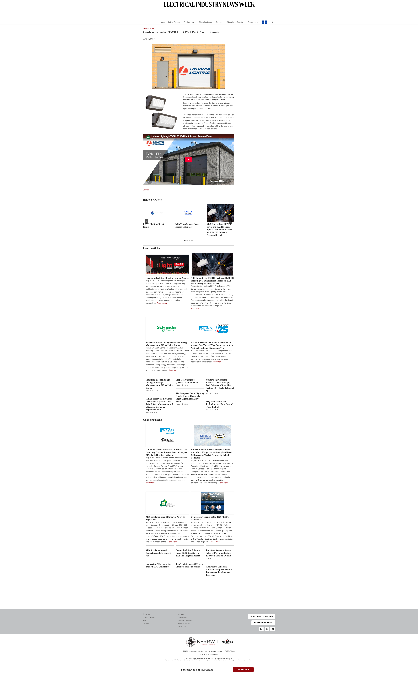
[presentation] (156, 213)
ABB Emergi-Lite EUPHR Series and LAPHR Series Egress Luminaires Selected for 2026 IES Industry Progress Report (220, 229)
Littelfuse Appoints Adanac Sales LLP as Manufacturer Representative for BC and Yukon (219, 554)
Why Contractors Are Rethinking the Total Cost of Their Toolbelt (219, 404)
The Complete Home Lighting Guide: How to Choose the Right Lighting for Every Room (190, 397)
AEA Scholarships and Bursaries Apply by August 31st (165, 518)
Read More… (162, 303)
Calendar (219, 22)
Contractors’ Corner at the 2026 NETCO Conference (210, 518)
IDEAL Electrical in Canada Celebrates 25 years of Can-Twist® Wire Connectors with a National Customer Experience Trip (212, 345)
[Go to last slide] (146, 221)
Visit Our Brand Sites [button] (263, 622)
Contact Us (182, 626)
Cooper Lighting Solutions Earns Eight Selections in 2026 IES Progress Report (188, 553)
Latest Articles (174, 22)
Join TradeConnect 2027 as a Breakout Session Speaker (189, 565)
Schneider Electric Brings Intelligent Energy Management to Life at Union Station (166, 344)
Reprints (181, 614)
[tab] (184, 240)
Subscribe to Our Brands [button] (261, 616)
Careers (146, 623)
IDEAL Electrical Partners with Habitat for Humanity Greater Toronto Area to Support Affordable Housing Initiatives (166, 452)
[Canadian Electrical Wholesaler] (150, 22)
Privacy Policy (183, 617)
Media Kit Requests (184, 623)
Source (146, 190)
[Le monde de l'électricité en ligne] (264, 22)
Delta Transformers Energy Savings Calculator (188, 225)
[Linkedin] (272, 629)
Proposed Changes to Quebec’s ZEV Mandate (187, 381)
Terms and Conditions (185, 620)
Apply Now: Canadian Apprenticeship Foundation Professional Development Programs (219, 570)
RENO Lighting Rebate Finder (154, 225)
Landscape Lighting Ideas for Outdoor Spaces (167, 278)
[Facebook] (261, 629)
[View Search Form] (272, 22)
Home (162, 22)
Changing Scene (205, 22)
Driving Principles (149, 617)
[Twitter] (267, 629)
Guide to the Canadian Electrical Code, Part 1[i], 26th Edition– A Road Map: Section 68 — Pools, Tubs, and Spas (220, 385)
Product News (189, 22)
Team (145, 620)
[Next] (230, 221)
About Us (146, 614)
